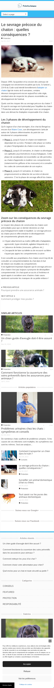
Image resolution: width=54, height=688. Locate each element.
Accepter (27, 664)
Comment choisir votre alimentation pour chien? (23, 565)
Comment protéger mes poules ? (17, 299)
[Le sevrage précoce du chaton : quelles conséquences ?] (27, 61)
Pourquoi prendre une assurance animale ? (22, 290)
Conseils (24, 460)
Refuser (27, 671)
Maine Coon (17, 129)
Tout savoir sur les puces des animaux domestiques (33, 495)
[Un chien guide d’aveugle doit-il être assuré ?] (27, 324)
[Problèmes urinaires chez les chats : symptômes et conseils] (27, 407)
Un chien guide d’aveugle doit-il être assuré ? (26, 340)
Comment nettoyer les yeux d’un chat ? (19, 559)
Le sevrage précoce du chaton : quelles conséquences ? (21, 29)
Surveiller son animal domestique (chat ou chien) (35, 481)
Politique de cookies (25, 684)
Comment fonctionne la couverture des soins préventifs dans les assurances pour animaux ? (25, 375)
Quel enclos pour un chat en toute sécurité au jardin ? (25, 571)
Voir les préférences (27, 678)
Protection (6, 38)
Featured (8, 592)
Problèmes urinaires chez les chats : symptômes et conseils (22, 430)
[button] (50, 641)
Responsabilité (12, 604)
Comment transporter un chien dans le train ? (34, 452)
